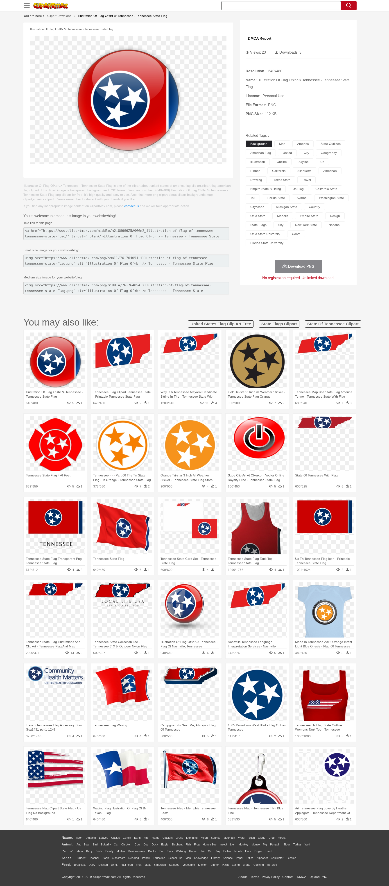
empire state (309, 216)
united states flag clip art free (220, 324)
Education (159, 858)
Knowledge (201, 858)
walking (181, 851)
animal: (67, 844)
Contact (287, 877)
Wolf (307, 844)
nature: (67, 837)
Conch (127, 837)
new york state (306, 225)
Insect (223, 844)
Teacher (94, 858)
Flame (155, 837)
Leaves (103, 837)
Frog (197, 844)
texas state (282, 180)
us (322, 162)
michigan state (286, 207)
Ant (79, 844)
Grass (179, 837)
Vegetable (189, 864)
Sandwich (160, 864)
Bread (246, 864)
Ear (161, 851)
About (242, 877)
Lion (232, 844)
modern (282, 216)
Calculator (277, 858)
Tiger (287, 844)
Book (105, 858)
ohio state (257, 216)
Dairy (92, 864)
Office (250, 858)
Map (188, 858)
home (193, 851)
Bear (87, 844)
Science (228, 858)
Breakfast (80, 864)
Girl (210, 851)
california (279, 171)
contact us (131, 206)
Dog (146, 844)
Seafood (174, 864)
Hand (268, 851)
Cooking (258, 864)
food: (66, 864)
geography (329, 153)
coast (296, 234)
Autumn (91, 837)
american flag (260, 153)
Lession (291, 858)
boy (217, 851)
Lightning (192, 837)
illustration (257, 162)
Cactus (115, 837)
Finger (258, 851)
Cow (137, 844)
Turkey (297, 844)
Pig (265, 844)
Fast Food (127, 864)
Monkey (243, 844)
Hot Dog (272, 864)
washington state (331, 198)
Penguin (275, 844)
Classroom (118, 858)
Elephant (177, 844)
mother (121, 851)
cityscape (257, 207)
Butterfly (106, 844)
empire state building (265, 189)
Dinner (214, 864)
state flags (258, 225)
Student (81, 858)
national (334, 225)
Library (215, 858)
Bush (252, 837)
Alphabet (262, 858)
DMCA (301, 877)
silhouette (304, 171)
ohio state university (265, 234)
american (330, 171)
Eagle (164, 844)
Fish (188, 844)
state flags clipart (279, 324)
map (282, 144)
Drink (114, 864)
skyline (304, 162)
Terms (254, 877)
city (306, 153)
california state (326, 189)
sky (280, 225)
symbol (302, 198)
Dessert (103, 864)
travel (306, 180)
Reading (133, 858)
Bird (95, 844)
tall (252, 198)
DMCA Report (259, 38)
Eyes (170, 851)
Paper (239, 858)
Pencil (146, 858)
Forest (281, 837)
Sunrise (215, 837)
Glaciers (168, 837)
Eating (236, 864)
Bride (99, 851)
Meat (148, 864)
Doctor (152, 851)
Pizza (225, 864)
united (287, 153)
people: (67, 851)
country (314, 207)
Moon (204, 837)
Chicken (126, 844)
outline (282, 162)
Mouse (255, 844)
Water (241, 837)
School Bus (175, 858)
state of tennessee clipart (333, 324)
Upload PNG (318, 877)
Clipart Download (59, 16)
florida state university (266, 243)
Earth (137, 837)
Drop (272, 837)
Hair (202, 851)
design (335, 216)
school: (68, 858)
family (109, 851)
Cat (116, 844)
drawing (256, 180)
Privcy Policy (271, 877)
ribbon (255, 171)
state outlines (331, 144)
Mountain (229, 837)
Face (248, 851)
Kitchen (202, 864)
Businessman (136, 851)
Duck (155, 844)
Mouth (238, 851)
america (303, 144)
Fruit (138, 864)
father (227, 851)
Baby (89, 851)
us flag (298, 189)
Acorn (79, 837)
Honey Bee (210, 844)
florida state (276, 198)
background (258, 144)
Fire (146, 837)
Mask (80, 851)
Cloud (261, 837)
